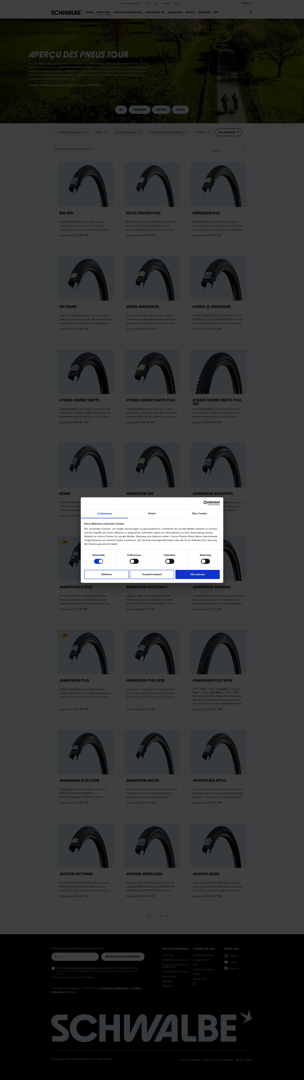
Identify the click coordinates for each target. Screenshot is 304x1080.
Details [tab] (152, 513)
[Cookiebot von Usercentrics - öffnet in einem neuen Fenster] (206, 503)
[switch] (134, 561)
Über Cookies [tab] (199, 513)
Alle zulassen (197, 574)
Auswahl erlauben (152, 574)
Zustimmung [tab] (105, 513)
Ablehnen (106, 574)
